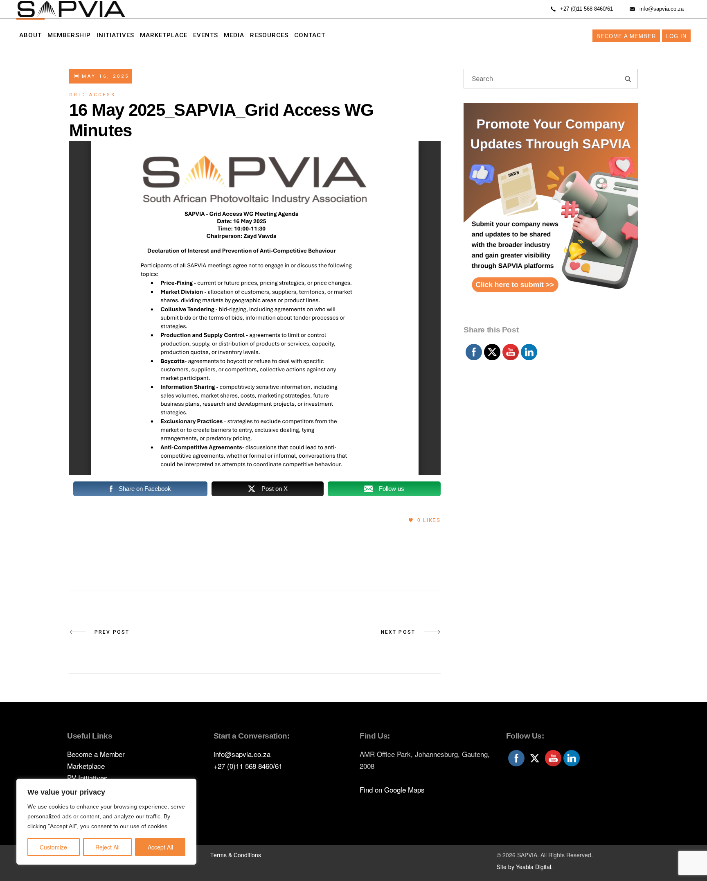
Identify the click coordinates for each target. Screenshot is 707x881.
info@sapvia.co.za (242, 754)
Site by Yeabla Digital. (525, 867)
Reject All (107, 847)
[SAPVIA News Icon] (551, 212)
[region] (106, 822)
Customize (53, 847)
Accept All (160, 847)
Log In (676, 36)
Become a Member (626, 36)
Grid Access (92, 94)
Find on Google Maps (392, 789)
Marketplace (86, 766)
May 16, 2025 (104, 76)
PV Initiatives (87, 778)
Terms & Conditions (235, 855)
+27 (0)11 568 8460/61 (248, 766)
